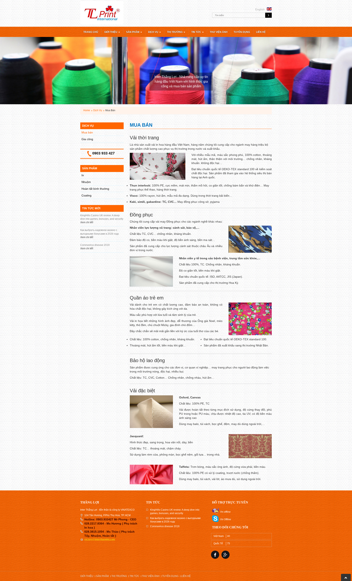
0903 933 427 (103, 153)
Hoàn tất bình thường (95, 188)
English (260, 9)
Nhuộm (86, 182)
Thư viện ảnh (219, 32)
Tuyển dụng (242, 32)
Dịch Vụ (97, 110)
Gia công (87, 139)
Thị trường (175, 32)
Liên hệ (261, 32)
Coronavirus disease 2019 (164, 526)
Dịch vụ (153, 32)
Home (86, 110)
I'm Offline (225, 519)
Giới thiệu (111, 32)
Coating (86, 195)
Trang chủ (90, 32)
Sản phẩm (133, 32)
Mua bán (87, 132)
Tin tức (196, 32)
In (82, 175)
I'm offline (225, 511)
